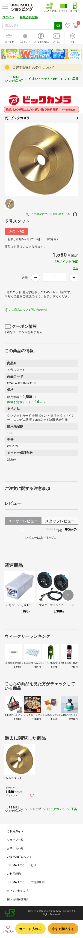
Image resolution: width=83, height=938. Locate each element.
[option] (41, 159)
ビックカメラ (20, 118)
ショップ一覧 (15, 839)
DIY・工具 (72, 78)
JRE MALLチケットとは (21, 865)
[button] (68, 595)
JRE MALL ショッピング (14, 78)
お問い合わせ (15, 848)
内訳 (75, 268)
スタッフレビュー (60, 522)
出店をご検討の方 (18, 890)
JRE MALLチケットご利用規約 (25, 882)
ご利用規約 (14, 873)
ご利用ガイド (15, 831)
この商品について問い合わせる (50, 214)
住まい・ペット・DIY (44, 78)
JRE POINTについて (19, 856)
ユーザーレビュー (23, 522)
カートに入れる (30, 929)
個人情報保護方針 (18, 899)
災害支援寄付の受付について (33, 67)
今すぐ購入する (63, 929)
